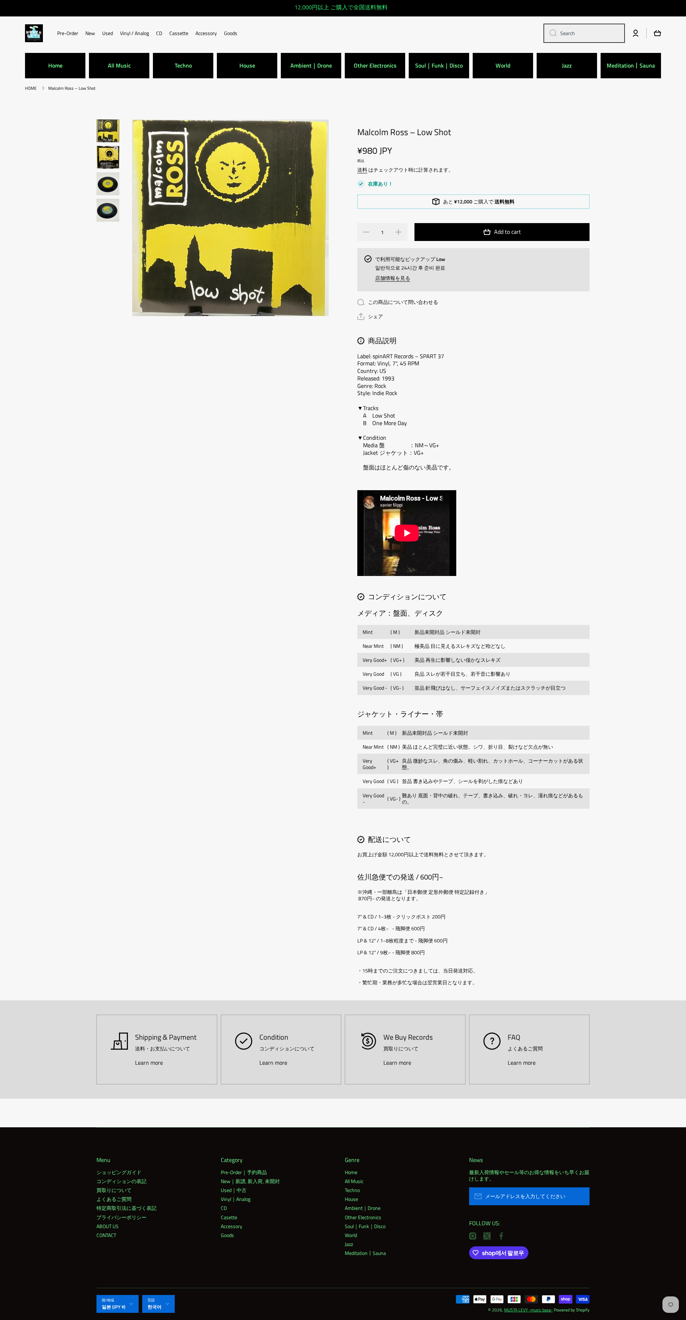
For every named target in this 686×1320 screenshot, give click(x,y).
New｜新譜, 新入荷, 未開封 (250, 1180)
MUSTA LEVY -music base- (528, 1309)
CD (224, 1207)
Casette (229, 1217)
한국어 (154, 1306)
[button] (370, 316)
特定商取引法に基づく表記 (126, 1207)
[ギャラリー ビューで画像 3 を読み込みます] (107, 183)
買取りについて (113, 1189)
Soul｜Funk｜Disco (365, 1226)
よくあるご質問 (113, 1198)
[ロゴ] (34, 33)
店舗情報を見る (392, 278)
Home (351, 1172)
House (351, 1198)
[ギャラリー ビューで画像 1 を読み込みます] (107, 130)
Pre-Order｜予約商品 (244, 1172)
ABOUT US (107, 1226)
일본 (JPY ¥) (113, 1306)
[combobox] (584, 33)
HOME (31, 88)
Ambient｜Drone (363, 1207)
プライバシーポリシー (121, 1217)
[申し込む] (581, 1196)
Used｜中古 (234, 1189)
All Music (354, 1180)
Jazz (349, 1243)
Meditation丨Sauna (365, 1252)
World (351, 1234)
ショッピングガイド (118, 1172)
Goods (227, 1234)
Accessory (231, 1226)
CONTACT (106, 1234)
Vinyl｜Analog (235, 1198)
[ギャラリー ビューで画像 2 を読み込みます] (107, 157)
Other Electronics (363, 1217)
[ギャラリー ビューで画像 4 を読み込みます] (107, 210)
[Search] (550, 33)
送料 (362, 170)
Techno (352, 1189)
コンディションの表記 (121, 1180)
